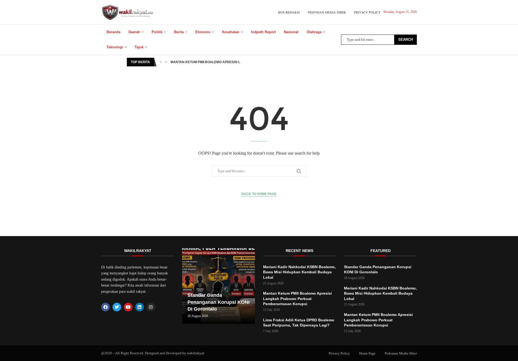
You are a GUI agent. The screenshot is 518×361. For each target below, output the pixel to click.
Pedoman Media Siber (327, 12)
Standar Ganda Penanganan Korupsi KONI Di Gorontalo (219, 301)
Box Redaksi (289, 12)
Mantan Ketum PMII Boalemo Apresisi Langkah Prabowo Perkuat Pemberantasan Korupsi (297, 298)
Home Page (367, 353)
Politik (157, 32)
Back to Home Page (259, 194)
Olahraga (314, 32)
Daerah (134, 32)
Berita (179, 32)
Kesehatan (230, 32)
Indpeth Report (263, 32)
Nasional (291, 32)
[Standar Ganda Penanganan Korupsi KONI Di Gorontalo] (218, 286)
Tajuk (139, 47)
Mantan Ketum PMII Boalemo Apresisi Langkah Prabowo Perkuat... (231, 62)
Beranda (113, 32)
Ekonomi (202, 32)
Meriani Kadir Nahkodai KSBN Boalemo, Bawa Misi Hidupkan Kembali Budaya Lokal (299, 272)
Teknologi (115, 47)
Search (405, 40)
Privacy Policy (367, 12)
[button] (161, 62)
